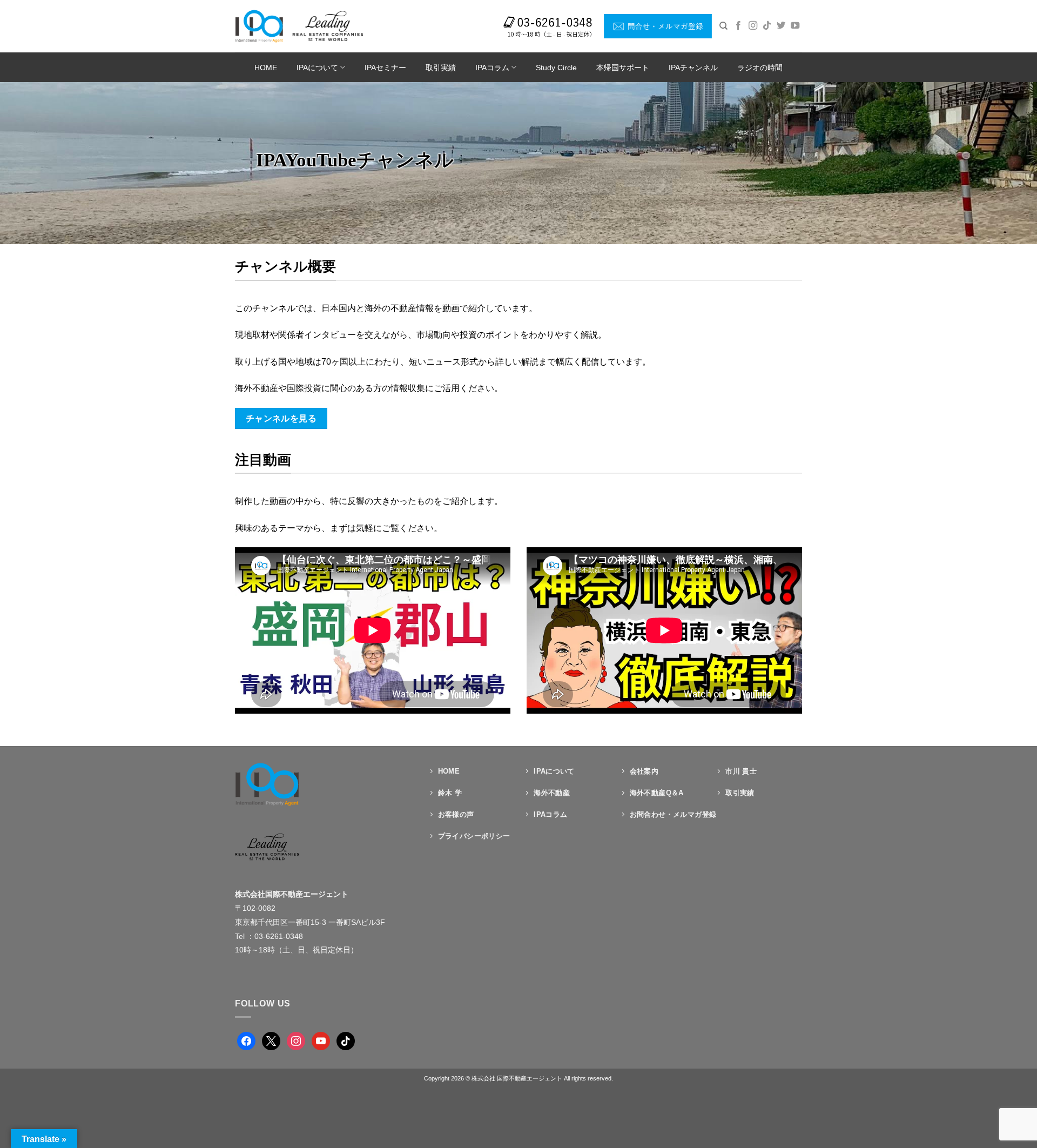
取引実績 (441, 67)
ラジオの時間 (760, 67)
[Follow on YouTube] (795, 26)
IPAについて (317, 67)
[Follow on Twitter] (781, 26)
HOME (265, 67)
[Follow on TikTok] (767, 26)
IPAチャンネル (693, 67)
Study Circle (556, 67)
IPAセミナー (385, 67)
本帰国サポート (622, 67)
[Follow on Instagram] (753, 26)
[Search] (723, 26)
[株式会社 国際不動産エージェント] (299, 26)
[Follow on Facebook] (738, 26)
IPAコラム (492, 67)
